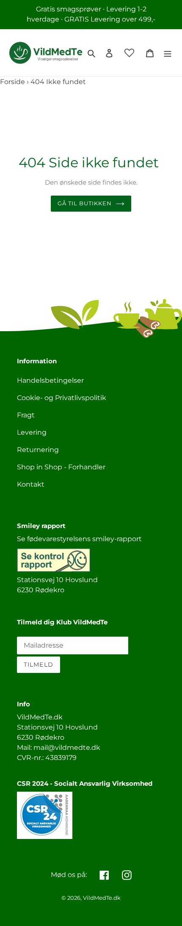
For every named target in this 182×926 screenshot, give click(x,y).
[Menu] (167, 53)
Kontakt (30, 484)
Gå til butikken (85, 203)
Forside (12, 82)
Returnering (38, 450)
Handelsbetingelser (50, 380)
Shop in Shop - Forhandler (61, 467)
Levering (32, 432)
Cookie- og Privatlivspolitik (61, 398)
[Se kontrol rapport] (53, 570)
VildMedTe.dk (102, 897)
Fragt (26, 415)
